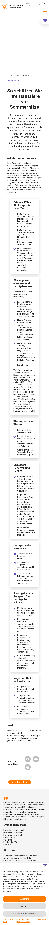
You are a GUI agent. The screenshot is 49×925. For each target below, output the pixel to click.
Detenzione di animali (12, 835)
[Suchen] (44, 4)
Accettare (24, 899)
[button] (45, 866)
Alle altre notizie (19, 782)
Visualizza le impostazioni (24, 914)
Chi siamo (7, 840)
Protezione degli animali (13, 830)
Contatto (7, 845)
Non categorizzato (14, 80)
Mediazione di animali (12, 833)
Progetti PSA (9, 837)
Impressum (42, 919)
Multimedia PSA (10, 842)
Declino (24, 906)
